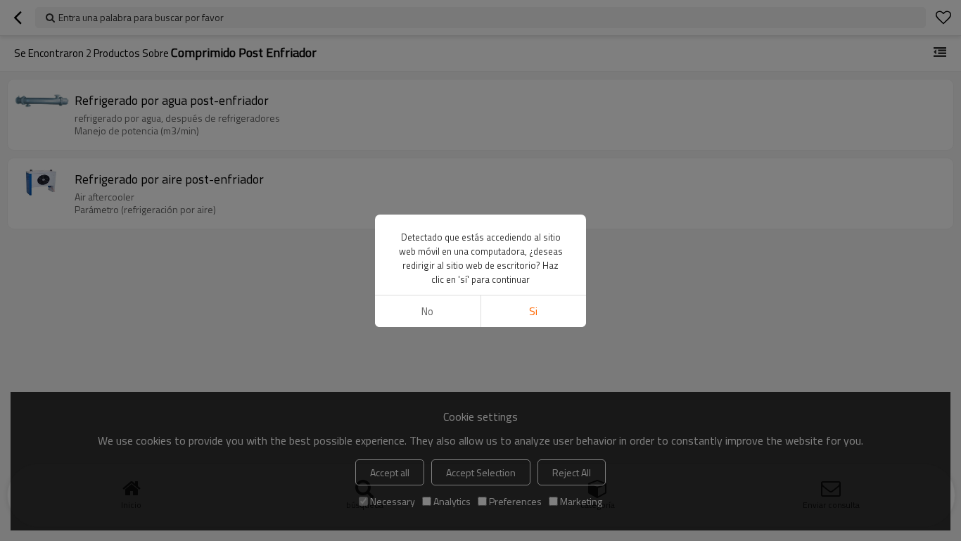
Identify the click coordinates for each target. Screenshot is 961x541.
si (533, 311)
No (427, 311)
